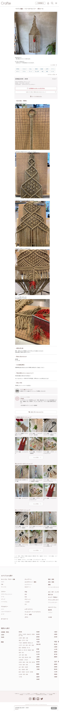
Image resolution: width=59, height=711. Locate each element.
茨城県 (37, 631)
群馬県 (37, 636)
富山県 (37, 651)
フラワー (3, 591)
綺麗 (47, 71)
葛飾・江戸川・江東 (23, 640)
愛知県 (37, 666)
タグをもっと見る (51, 74)
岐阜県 (37, 661)
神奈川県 (38, 644)
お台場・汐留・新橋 (23, 674)
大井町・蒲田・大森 (23, 638)
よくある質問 (34, 693)
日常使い (18, 68)
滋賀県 (37, 676)
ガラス (26, 617)
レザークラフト (29, 609)
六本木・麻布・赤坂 (23, 664)
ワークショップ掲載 (51, 693)
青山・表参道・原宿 (23, 669)
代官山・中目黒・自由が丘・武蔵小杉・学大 (27, 635)
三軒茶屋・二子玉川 (23, 659)
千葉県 (37, 641)
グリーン (53, 68)
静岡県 (37, 664)
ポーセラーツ (4, 619)
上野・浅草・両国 (23, 655)
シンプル (52, 71)
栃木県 (37, 634)
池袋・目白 (21, 652)
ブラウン (24, 71)
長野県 (37, 659)
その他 (20, 676)
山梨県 (37, 656)
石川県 (37, 654)
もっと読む (53, 64)
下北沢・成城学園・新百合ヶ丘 (26, 642)
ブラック (30, 71)
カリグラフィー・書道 (30, 582)
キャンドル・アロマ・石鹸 (8, 579)
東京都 (20, 631)
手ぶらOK (37, 71)
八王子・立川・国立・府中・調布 (26, 645)
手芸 (26, 591)
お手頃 (47, 68)
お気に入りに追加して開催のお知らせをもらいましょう (41, 92)
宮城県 (2, 637)
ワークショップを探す (25, 693)
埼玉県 (37, 639)
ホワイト (18, 71)
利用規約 (21, 694)
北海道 (2, 634)
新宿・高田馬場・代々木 (24, 647)
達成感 (41, 68)
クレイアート (28, 579)
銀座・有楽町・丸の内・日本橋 (26, 671)
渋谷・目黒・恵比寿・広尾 (25, 657)
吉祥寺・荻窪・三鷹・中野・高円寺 (27, 662)
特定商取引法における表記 (41, 694)
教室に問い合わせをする (37, 412)
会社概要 (50, 694)
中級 (42, 71)
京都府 (37, 679)
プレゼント (24, 68)
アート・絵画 (28, 614)
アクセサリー (4, 606)
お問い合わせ (42, 693)
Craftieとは (17, 693)
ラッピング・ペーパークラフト (33, 611)
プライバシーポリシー (29, 694)
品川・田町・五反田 (23, 667)
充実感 (36, 68)
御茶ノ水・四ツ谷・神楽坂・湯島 (26, 650)
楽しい (31, 68)
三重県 (37, 669)
